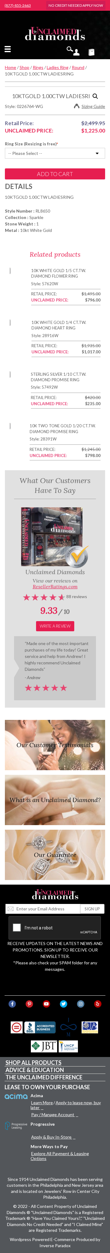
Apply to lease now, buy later (66, 1105)
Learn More (42, 1102)
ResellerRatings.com (55, 586)
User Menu (76, 52)
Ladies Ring (57, 67)
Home (10, 67)
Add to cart (55, 174)
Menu (9, 49)
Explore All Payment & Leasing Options (60, 1156)
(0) (95, 52)
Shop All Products (33, 1062)
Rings (38, 67)
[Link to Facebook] (12, 1004)
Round (78, 67)
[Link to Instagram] (80, 1004)
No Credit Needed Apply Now (76, 5)
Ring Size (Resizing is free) (31, 143)
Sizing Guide (93, 106)
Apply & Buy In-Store (51, 1137)
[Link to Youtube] (46, 1004)
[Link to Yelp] (97, 1004)
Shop (24, 67)
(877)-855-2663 (18, 5)
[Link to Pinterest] (29, 1004)
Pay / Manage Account (52, 1114)
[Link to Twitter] (63, 1004)
